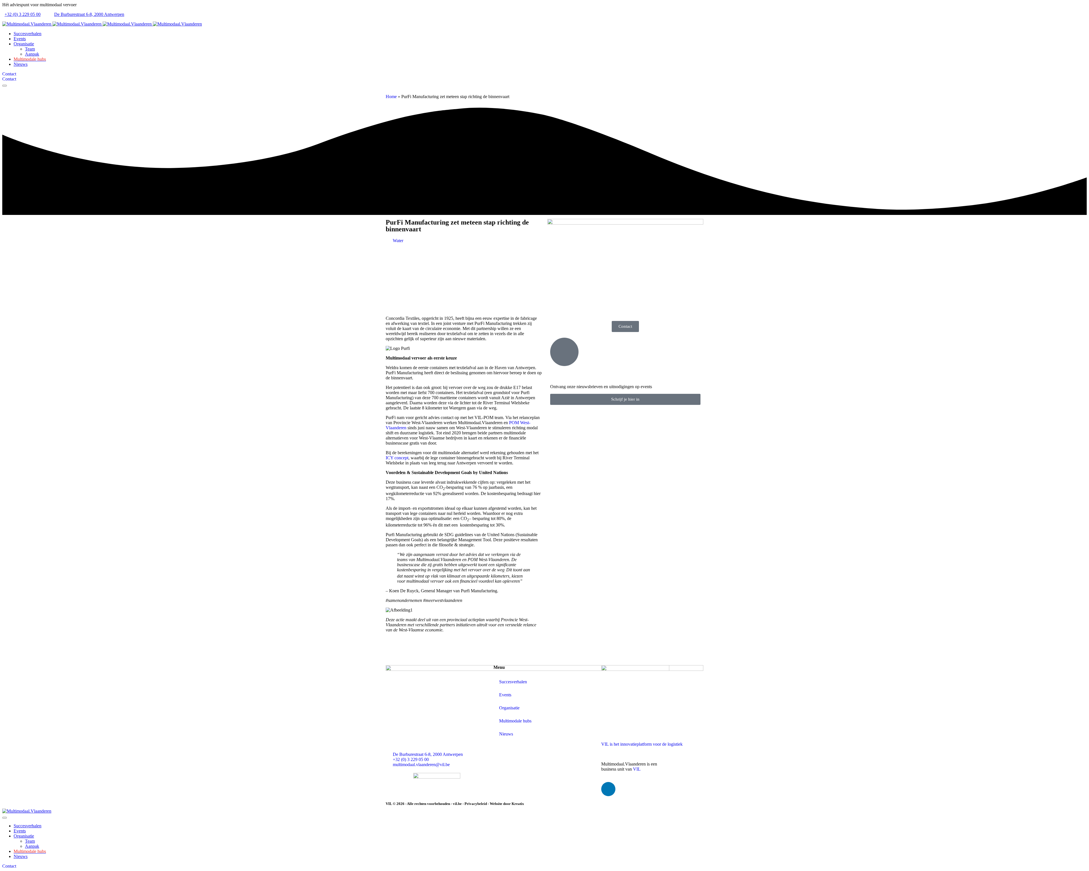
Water (398, 240)
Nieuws (506, 734)
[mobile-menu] (4, 85)
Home (391, 96)
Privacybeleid (476, 804)
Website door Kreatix (507, 804)
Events (505, 694)
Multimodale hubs (515, 720)
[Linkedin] (608, 789)
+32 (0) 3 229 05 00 (23, 14)
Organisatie (509, 707)
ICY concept (397, 457)
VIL (637, 769)
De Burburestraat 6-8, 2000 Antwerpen (89, 14)
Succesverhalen (513, 681)
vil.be (457, 804)
